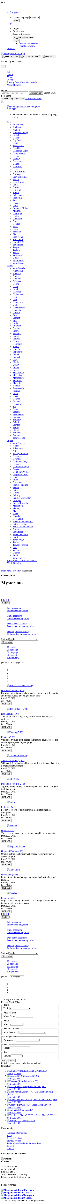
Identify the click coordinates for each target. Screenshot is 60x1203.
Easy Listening (20, 177)
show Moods (19, 268)
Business (17, 456)
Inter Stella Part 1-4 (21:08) (13, 784)
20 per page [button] (12, 649)
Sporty (16, 427)
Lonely (16, 365)
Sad (14, 406)
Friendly (17, 333)
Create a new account (28, 43)
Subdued (17, 432)
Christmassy (18, 294)
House (16, 192)
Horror (16, 492)
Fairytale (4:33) (8, 898)
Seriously (17, 419)
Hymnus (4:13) (8, 830)
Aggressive (18, 271)
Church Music (19, 153)
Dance (16, 164)
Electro (16, 179)
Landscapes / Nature (22, 498)
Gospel (16, 187)
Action (16, 445)
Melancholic (18, 372)
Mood (6, 1024)
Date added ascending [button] (17, 623)
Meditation (18, 505)
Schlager (17, 231)
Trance (16, 252)
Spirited (16, 425)
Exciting (17, 328)
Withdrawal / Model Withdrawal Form (24, 1143)
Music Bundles (14, 85)
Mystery (16, 511)
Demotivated (19, 307)
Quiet (15, 396)
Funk (15, 184)
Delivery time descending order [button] (21, 634)
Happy (16, 341)
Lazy (15, 359)
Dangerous (18, 302)
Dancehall (17, 166)
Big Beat (17, 140)
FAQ (9, 1135)
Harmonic (17, 344)
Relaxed (16, 398)
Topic (6, 1008)
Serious (16, 417)
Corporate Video (20, 474)
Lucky (16, 370)
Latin (15, 205)
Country (16, 158)
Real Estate (18, 519)
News (15, 513)
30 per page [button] (12, 652)
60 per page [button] (12, 655)
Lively (16, 362)
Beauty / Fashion (20, 453)
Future (16, 490)
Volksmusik (18, 255)
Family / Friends (20, 485)
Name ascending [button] (14, 616)
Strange (16, 430)
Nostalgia (17, 516)
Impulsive (17, 351)
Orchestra (17, 218)
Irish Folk (17, 197)
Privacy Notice (14, 1140)
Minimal (17, 211)
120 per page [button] (13, 657)
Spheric (16, 422)
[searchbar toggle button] (49, 56)
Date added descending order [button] (20, 626)
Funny (16, 336)
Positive (16, 391)
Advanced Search (33, 98)
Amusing (17, 273)
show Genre (18, 124)
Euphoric (17, 325)
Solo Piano (18, 237)
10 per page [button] (12, 647)
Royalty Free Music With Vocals (22, 82)
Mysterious (18, 383)
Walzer (16, 258)
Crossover (17, 161)
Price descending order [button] (17, 610)
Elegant (16, 318)
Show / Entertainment (23, 526)
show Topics (18, 443)
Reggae (16, 224)
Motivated (17, 380)
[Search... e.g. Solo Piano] (36, 93)
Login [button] (10, 23)
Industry (16, 495)
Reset (11, 1060)
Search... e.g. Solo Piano (13, 99)
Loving (16, 367)
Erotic (15, 323)
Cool (15, 299)
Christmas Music (20, 151)
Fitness (16, 487)
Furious (16, 338)
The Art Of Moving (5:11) (13, 760)
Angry (16, 276)
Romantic (17, 404)
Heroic (16, 346)
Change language (21, 17)
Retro (15, 226)
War (15, 547)
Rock (15, 229)
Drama (16, 477)
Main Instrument (11, 1032)
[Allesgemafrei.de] (13, 53)
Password (17, 34)
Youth (15, 555)
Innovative (18, 357)
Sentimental (18, 414)
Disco (15, 169)
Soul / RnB (18, 239)
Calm (15, 286)
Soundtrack (18, 244)
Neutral (16, 385)
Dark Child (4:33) (9, 874)
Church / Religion (21, 466)
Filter (4, 1060)
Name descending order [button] (18, 618)
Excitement (18, 482)
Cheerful (17, 291)
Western (16, 552)
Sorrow (16, 529)
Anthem (16, 130)
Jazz (15, 200)
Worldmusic (18, 260)
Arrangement (9, 1040)
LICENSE (6, 704)
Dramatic (17, 310)
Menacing (17, 375)
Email (15, 31)
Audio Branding (20, 132)
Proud (15, 393)
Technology (18, 539)
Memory (17, 508)
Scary (15, 409)
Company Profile (21, 472)
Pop (14, 221)
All (8, 72)
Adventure (18, 448)
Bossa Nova (18, 145)
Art (14, 451)
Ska (14, 234)
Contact (10, 1148)
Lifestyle (17, 500)
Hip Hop (17, 190)
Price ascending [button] (14, 608)
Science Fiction (20, 524)
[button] (13, 12)
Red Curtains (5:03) (10, 714)
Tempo (6, 1056)
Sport (15, 537)
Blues (15, 143)
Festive (16, 331)
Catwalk (17, 459)
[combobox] (5, 602)
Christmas (17, 464)
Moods (10, 77)
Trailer (16, 542)
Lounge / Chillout (21, 208)
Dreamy (16, 312)
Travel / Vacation (20, 545)
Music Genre (9, 1016)
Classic (16, 156)
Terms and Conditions (17, 1133)
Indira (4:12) (7, 807)
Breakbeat (17, 148)
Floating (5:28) (8, 737)
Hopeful (16, 349)
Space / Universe (20, 534)
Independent (18, 195)
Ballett (16, 137)
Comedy (17, 469)
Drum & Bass (19, 171)
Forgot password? (27, 46)
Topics (10, 79)
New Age (17, 213)
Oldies (16, 216)
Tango (16, 247)
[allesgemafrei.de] (2, 101)
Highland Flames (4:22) (12, 851)
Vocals (6, 1048)
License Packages (15, 1138)
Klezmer (17, 203)
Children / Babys (20, 461)
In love (16, 354)
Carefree (17, 289)
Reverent (17, 401)
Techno (16, 250)
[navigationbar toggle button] (10, 56)
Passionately (18, 388)
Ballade (16, 135)
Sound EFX (18, 242)
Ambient (17, 127)
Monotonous (18, 378)
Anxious (17, 278)
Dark (15, 305)
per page (5, 662)
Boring (16, 284)
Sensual (16, 412)
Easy (15, 315)
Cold (15, 297)
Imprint (10, 1146)
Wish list (11, 48)
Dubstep (17, 174)
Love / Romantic (20, 503)
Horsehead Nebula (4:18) (12, 690)
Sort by (4, 639)
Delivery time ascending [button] (18, 631)
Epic (15, 320)
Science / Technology (23, 521)
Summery (17, 435)
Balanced (17, 281)
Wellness (17, 550)
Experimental (19, 182)
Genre (10, 74)
